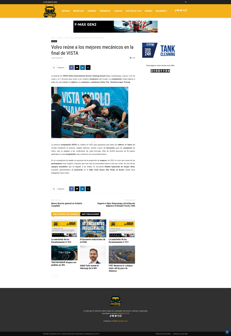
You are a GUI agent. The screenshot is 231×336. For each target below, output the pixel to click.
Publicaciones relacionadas (66, 214)
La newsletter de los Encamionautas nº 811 (119, 240)
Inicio (53, 38)
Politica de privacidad (163, 334)
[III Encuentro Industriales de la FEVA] (93, 228)
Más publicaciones (90, 214)
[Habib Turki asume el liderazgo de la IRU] (93, 255)
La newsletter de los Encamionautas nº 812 (61, 240)
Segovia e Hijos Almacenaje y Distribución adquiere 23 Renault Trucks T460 (116, 204)
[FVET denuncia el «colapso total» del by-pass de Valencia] (122, 255)
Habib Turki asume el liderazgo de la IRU (89, 266)
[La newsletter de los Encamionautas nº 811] (122, 228)
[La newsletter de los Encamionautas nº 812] (64, 228)
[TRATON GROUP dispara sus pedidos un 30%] (64, 253)
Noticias (60, 38)
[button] (186, 2)
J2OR (96, 334)
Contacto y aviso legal (180, 334)
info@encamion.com (120, 321)
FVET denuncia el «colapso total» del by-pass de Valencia (121, 268)
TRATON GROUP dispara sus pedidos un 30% (63, 263)
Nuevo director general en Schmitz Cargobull (66, 204)
